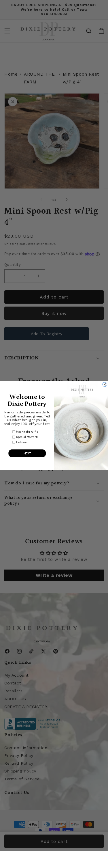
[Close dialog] (105, 384)
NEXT (27, 453)
